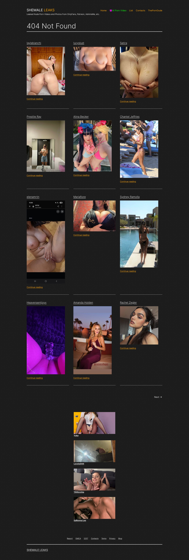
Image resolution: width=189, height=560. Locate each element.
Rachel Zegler (128, 302)
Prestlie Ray (34, 116)
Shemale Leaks (37, 550)
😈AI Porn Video (117, 10)
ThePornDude (155, 10)
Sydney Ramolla (130, 196)
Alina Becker (81, 116)
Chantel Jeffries (129, 116)
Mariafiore (79, 196)
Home (104, 10)
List (131, 10)
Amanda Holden (83, 302)
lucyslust (78, 43)
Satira (123, 43)
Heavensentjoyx (36, 302)
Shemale (41, 10)
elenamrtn (33, 196)
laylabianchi (34, 43)
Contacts (140, 10)
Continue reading (35, 99)
